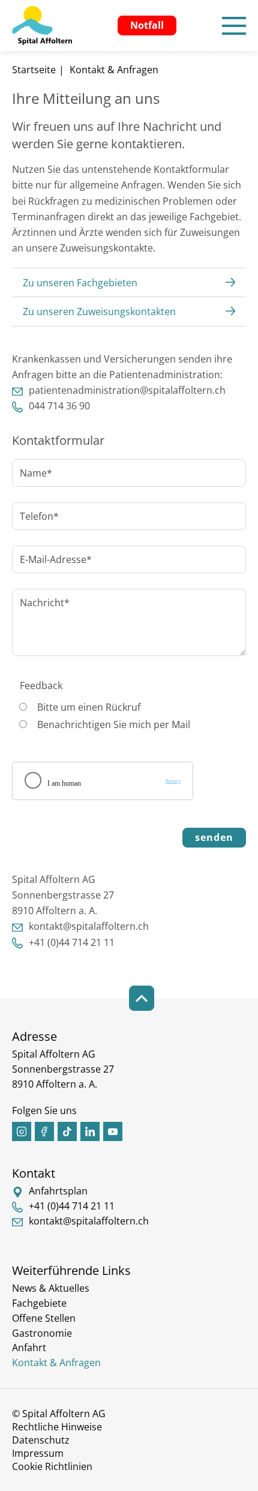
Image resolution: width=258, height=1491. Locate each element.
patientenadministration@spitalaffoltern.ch (127, 390)
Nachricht (41, 602)
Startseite (34, 69)
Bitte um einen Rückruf (88, 707)
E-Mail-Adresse (52, 559)
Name (32, 473)
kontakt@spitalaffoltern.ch (89, 926)
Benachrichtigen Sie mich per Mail (113, 724)
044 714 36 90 (59, 405)
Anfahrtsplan (58, 1190)
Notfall (147, 25)
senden (214, 837)
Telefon (35, 516)
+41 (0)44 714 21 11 (72, 942)
